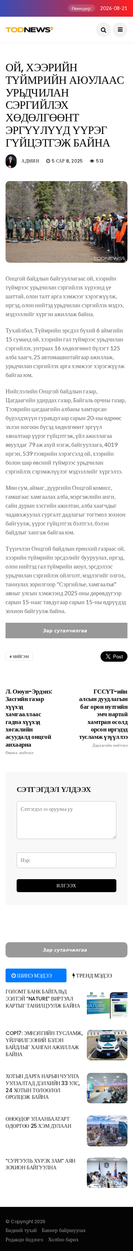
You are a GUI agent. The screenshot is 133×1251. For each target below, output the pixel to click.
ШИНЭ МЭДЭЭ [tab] (34, 975)
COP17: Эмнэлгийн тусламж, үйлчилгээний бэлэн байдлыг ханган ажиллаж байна (44, 1043)
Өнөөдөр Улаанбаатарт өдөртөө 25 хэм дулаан (38, 1122)
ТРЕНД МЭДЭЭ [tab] (93, 975)
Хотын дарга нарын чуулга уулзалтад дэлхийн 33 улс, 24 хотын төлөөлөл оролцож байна (43, 1086)
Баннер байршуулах (64, 1230)
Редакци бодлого (24, 1239)
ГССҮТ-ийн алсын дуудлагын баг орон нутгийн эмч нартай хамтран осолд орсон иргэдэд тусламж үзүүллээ (103, 718)
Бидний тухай (21, 1230)
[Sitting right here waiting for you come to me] (107, 1003)
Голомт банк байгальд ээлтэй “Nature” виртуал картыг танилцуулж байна (43, 998)
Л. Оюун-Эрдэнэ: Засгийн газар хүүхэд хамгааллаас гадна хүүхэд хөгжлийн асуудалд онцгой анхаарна (29, 721)
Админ (30, 161)
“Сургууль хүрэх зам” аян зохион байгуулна (40, 1164)
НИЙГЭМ (21, 656)
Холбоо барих (63, 1239)
